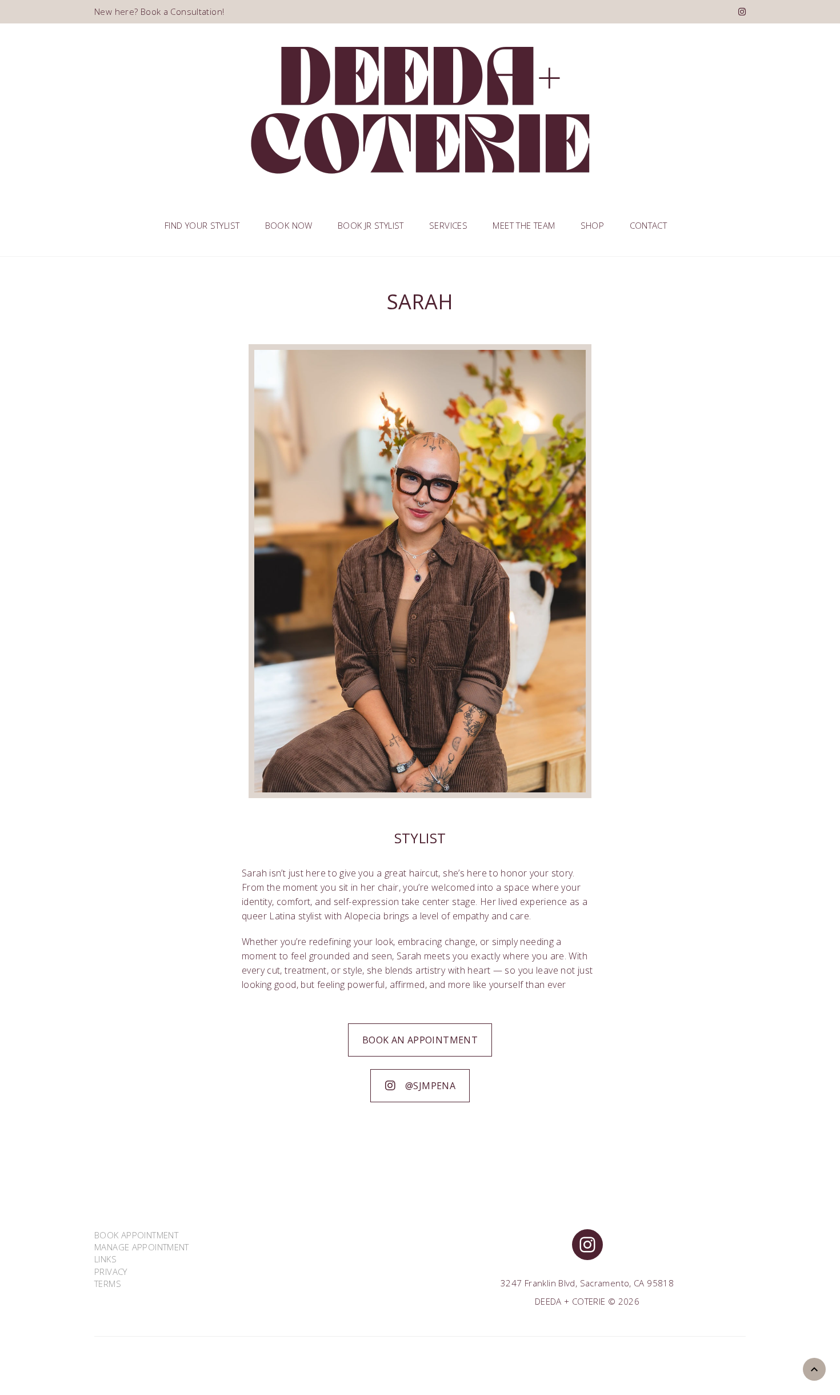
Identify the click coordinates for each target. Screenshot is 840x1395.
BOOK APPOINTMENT (136, 1235)
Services (448, 225)
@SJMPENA (430, 1085)
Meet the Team (524, 225)
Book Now (289, 225)
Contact (648, 225)
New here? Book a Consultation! (159, 11)
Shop (593, 225)
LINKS (105, 1259)
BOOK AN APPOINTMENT (420, 1040)
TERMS (107, 1283)
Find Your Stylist (202, 225)
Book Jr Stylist (371, 225)
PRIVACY (110, 1271)
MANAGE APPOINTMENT (141, 1247)
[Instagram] (742, 11)
